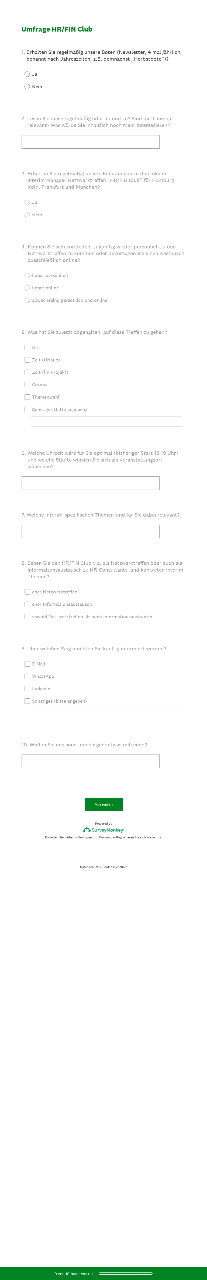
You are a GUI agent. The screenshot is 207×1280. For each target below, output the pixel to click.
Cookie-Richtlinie (114, 867)
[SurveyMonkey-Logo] (104, 829)
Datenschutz (89, 867)
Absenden (104, 804)
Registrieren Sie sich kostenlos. (139, 837)
